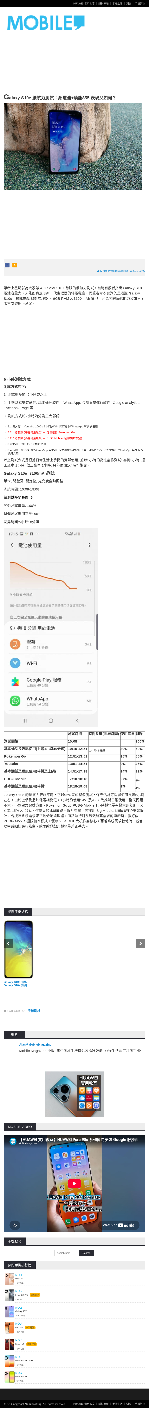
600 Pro (19, 1327)
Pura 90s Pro (21, 1376)
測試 (128, 3)
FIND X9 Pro (21, 1295)
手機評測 (140, 3)
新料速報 (103, 3)
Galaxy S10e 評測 (15, 985)
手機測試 (34, 1010)
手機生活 (117, 3)
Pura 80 (19, 1278)
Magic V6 (19, 1344)
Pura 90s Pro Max (24, 1360)
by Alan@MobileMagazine (113, 271)
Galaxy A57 (21, 1311)
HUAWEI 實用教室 (84, 3)
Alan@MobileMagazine (35, 1044)
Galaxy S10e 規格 (15, 981)
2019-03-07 (138, 271)
